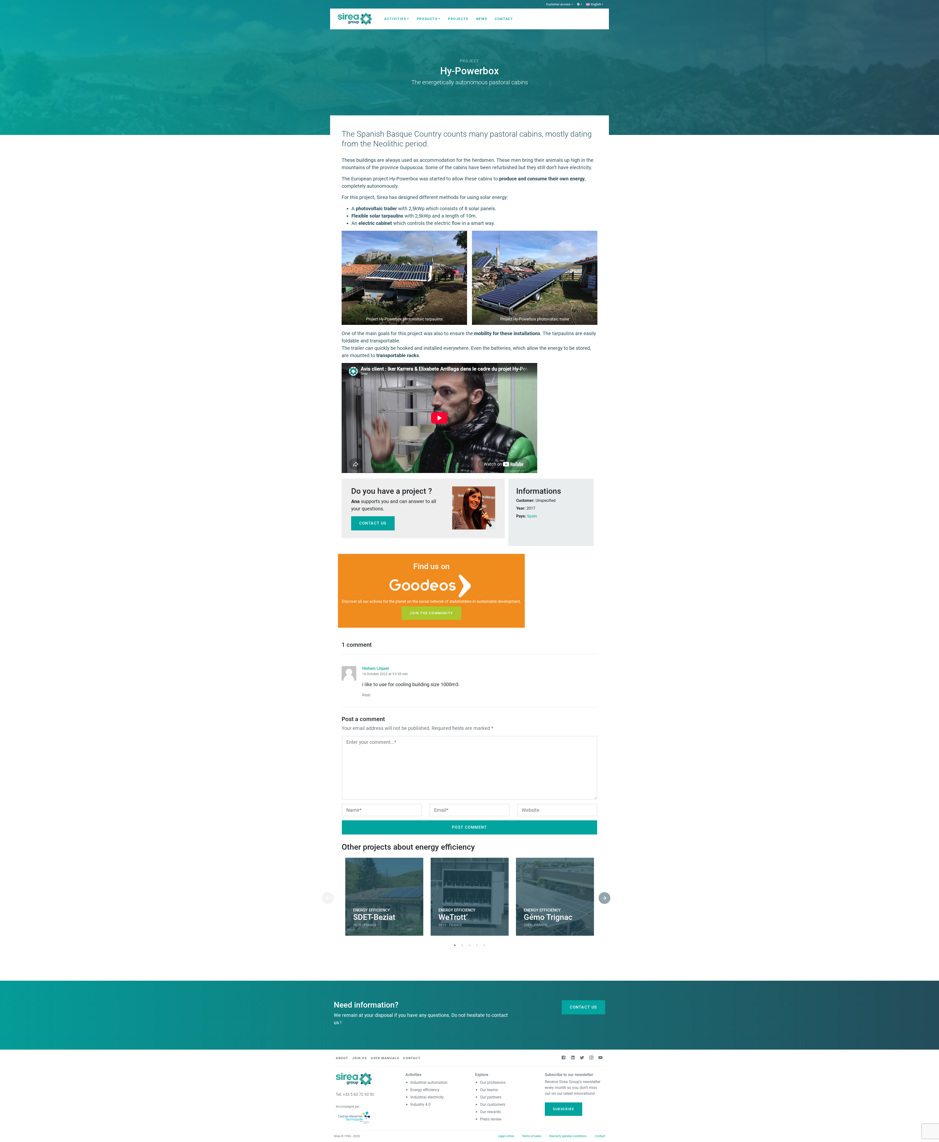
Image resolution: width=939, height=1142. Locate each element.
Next (601, 897)
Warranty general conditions (568, 1136)
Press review (491, 1119)
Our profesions (492, 1082)
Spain (532, 516)
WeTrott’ (453, 917)
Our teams (489, 1089)
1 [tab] (454, 945)
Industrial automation (428, 1082)
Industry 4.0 (420, 1104)
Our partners (490, 1097)
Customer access (558, 4)
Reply (366, 695)
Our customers (492, 1104)
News (481, 19)
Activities (395, 19)
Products (427, 19)
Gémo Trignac (548, 917)
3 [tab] (469, 945)
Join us (359, 1058)
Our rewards (490, 1111)
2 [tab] (462, 945)
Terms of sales (531, 1136)
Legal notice (506, 1136)
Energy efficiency (424, 1089)
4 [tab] (476, 945)
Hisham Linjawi (375, 668)
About (342, 1058)
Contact (504, 19)
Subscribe (563, 1109)
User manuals (385, 1058)
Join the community (431, 613)
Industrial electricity (427, 1097)
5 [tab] (484, 945)
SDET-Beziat (374, 917)
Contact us (373, 523)
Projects (458, 19)
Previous (324, 897)
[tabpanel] (384, 898)
